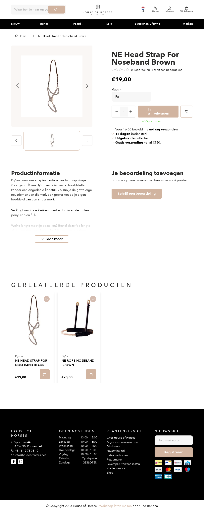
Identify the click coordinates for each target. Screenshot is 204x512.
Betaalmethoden (117, 455)
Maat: (116, 89)
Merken (188, 24)
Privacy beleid (116, 451)
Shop (110, 473)
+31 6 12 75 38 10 (26, 451)
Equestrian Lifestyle (147, 24)
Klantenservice (116, 468)
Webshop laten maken (115, 506)
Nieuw (15, 24)
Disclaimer (113, 446)
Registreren (173, 452)
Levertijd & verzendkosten (123, 464)
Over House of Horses (121, 438)
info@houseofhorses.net (30, 455)
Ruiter (44, 24)
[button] (17, 86)
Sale (109, 24)
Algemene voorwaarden (122, 442)
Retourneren (115, 459)
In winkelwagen (158, 111)
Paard (77, 24)
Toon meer (54, 239)
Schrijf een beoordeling (167, 70)
